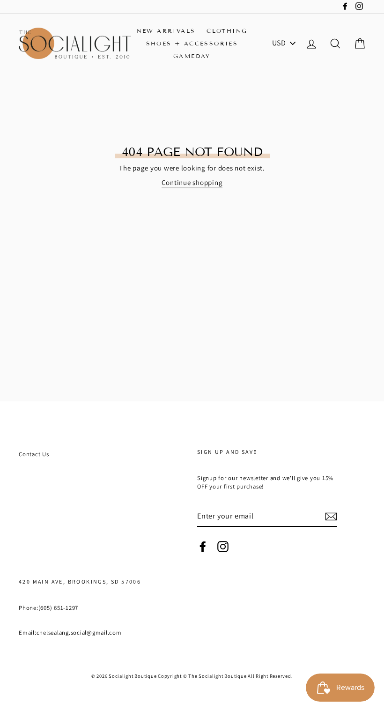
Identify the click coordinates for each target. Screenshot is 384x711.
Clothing (227, 30)
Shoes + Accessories (192, 43)
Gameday (192, 55)
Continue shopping (192, 182)
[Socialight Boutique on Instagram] (223, 546)
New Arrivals (166, 30)
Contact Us (34, 454)
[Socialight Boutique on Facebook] (202, 546)
